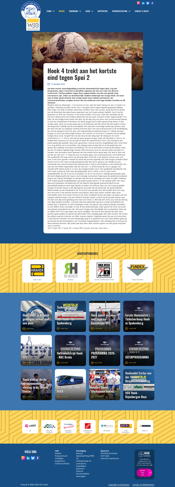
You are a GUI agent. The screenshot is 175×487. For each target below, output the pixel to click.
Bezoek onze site (142, 473)
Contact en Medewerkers (143, 484)
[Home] (31, 8)
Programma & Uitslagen (61, 457)
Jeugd (87, 11)
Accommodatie (82, 473)
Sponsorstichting (119, 11)
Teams (48, 11)
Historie (79, 471)
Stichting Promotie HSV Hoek (109, 454)
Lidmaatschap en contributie (83, 462)
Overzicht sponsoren (110, 458)
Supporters (103, 11)
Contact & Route (142, 11)
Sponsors (80, 468)
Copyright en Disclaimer (118, 484)
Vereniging (73, 11)
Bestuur (79, 453)
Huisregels (80, 476)
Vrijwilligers (81, 466)
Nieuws (62, 11)
